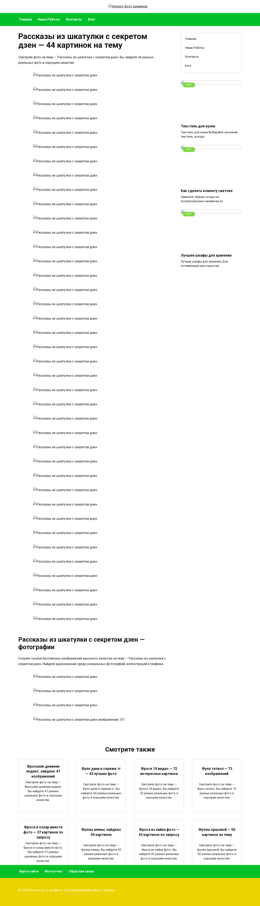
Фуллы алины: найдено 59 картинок (101, 832)
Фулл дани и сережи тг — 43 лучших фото (101, 771)
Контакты (74, 19)
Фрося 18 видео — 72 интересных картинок (159, 771)
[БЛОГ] (211, 118)
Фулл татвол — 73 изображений (217, 771)
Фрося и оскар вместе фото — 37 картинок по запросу (43, 832)
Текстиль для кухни (198, 126)
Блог (91, 19)
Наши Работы (49, 19)
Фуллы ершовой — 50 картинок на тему (216, 832)
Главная (25, 19)
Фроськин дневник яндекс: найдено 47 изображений (43, 771)
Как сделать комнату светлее (207, 191)
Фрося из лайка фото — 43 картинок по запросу (159, 832)
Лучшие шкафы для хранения (206, 255)
